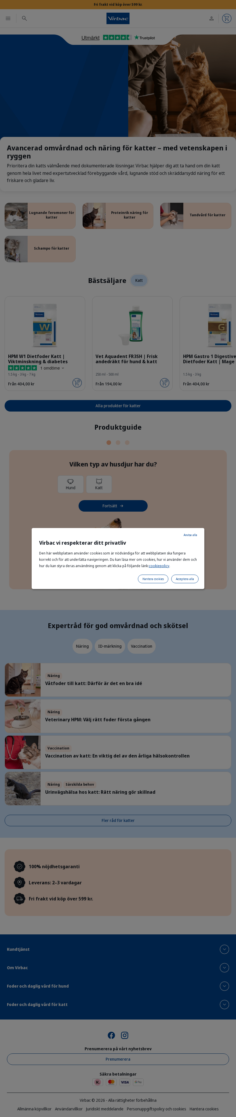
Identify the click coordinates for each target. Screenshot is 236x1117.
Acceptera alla (185, 579)
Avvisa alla (190, 535)
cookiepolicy (159, 565)
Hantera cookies (153, 579)
